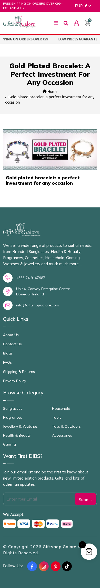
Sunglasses (12, 408)
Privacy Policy (14, 381)
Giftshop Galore (60, 546)
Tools (56, 417)
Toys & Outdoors (66, 426)
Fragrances (12, 417)
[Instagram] (44, 566)
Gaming (9, 444)
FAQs (7, 362)
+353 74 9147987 (30, 277)
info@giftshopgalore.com (37, 305)
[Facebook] (32, 566)
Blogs (8, 353)
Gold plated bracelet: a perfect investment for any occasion (43, 180)
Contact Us (12, 344)
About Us (11, 334)
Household (61, 408)
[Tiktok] (67, 566)
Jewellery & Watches (20, 426)
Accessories (62, 435)
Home (51, 91)
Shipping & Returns (19, 371)
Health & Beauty (17, 435)
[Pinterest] (56, 566)
